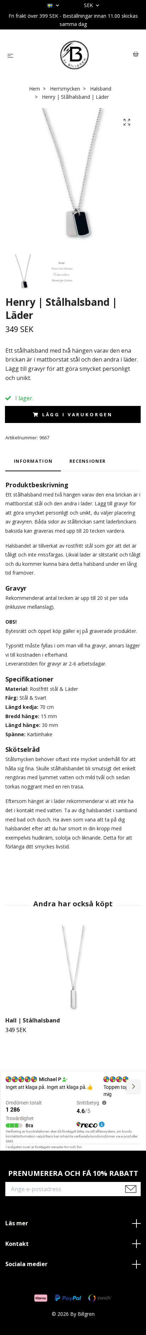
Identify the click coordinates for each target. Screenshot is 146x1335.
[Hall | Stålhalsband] (73, 969)
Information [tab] (33, 461)
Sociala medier (26, 1264)
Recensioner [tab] (87, 461)
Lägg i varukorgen (77, 414)
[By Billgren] (74, 55)
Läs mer (16, 1223)
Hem (34, 88)
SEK (89, 5)
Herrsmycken (65, 88)
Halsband (100, 88)
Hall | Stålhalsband (32, 1020)
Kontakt (17, 1244)
